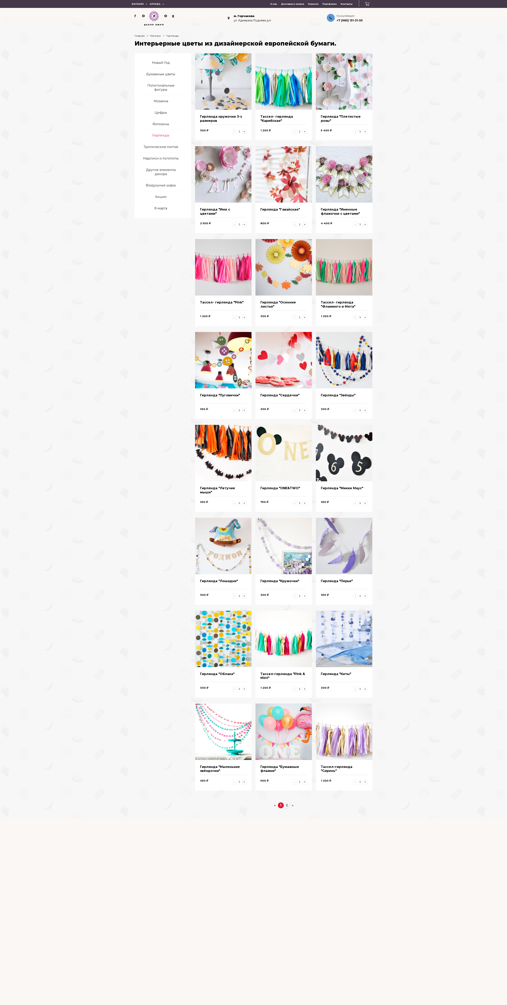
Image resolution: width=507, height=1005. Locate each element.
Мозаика (161, 101)
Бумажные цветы (160, 74)
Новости (313, 4)
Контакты (347, 4)
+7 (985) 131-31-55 (350, 20)
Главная (140, 35)
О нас (273, 4)
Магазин (138, 4)
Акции (161, 197)
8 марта (160, 208)
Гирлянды (160, 135)
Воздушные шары (161, 185)
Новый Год (161, 63)
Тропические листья (161, 147)
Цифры (161, 112)
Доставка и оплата (292, 4)
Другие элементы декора (161, 172)
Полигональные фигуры (160, 88)
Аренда (155, 4)
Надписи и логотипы (161, 158)
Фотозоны (160, 124)
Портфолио (329, 4)
